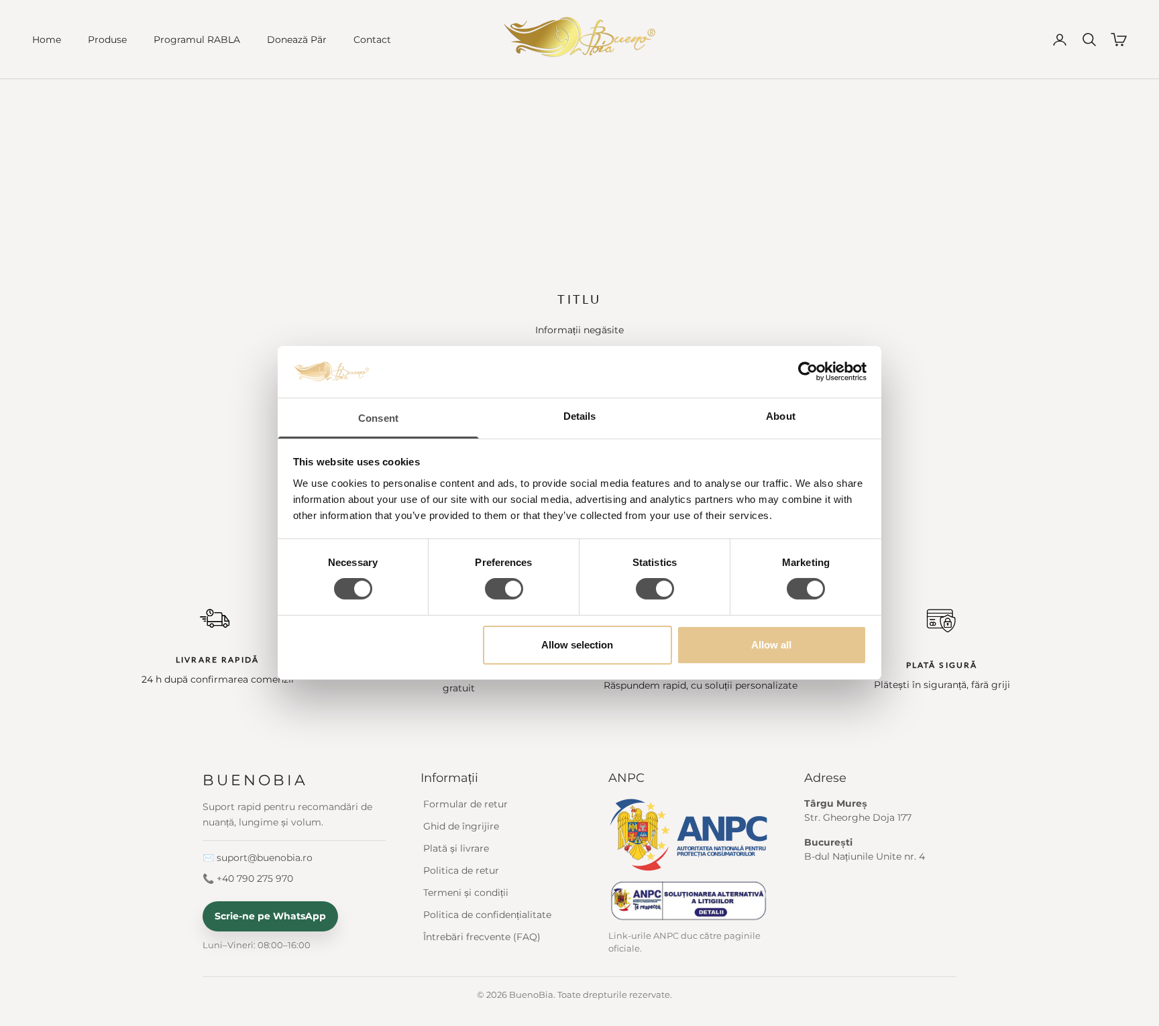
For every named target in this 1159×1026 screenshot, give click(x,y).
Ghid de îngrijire (461, 826)
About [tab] (780, 416)
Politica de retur (461, 870)
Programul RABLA (197, 40)
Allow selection (577, 644)
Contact (372, 40)
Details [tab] (579, 416)
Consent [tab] (378, 418)
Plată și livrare (456, 848)
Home (46, 40)
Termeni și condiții (465, 893)
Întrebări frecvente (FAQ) (482, 937)
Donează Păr (297, 40)
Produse (107, 40)
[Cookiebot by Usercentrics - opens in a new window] (808, 371)
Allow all (771, 644)
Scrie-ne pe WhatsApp (270, 916)
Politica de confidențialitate (487, 915)
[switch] (504, 589)
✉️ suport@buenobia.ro (258, 858)
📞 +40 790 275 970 (248, 878)
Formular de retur (465, 804)
